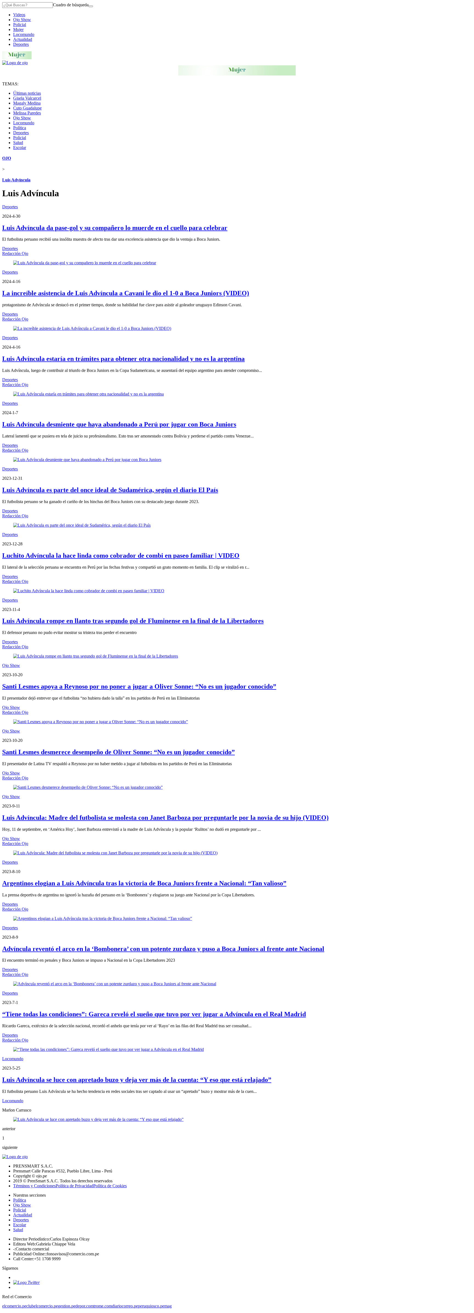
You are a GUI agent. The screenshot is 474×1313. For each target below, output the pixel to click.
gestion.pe (66, 1306)
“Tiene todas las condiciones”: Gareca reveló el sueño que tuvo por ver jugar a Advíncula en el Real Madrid (154, 1014)
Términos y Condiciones (34, 1185)
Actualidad (22, 39)
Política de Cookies (110, 1185)
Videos (19, 14)
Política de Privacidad (74, 1185)
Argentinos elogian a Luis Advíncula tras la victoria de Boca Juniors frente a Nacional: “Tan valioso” (144, 883)
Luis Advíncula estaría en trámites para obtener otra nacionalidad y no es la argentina (123, 358)
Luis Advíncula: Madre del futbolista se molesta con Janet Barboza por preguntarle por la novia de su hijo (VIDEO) (165, 817)
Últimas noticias (27, 93)
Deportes (21, 44)
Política (19, 127)
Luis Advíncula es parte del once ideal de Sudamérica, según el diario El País (110, 489)
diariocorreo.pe (125, 1306)
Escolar (19, 147)
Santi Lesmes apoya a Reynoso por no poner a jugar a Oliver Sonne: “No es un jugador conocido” (139, 686)
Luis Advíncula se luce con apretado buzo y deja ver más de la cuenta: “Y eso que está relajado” (136, 1079)
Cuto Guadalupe (27, 108)
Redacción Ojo (15, 253)
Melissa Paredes (27, 113)
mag (168, 1306)
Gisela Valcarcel (27, 98)
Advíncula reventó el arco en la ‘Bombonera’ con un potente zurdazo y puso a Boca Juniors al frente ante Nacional (163, 948)
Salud (18, 142)
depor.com (84, 1306)
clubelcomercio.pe (42, 1306)
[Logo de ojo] (15, 62)
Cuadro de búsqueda (71, 4)
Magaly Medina (27, 103)
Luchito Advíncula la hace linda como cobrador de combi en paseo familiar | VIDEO (120, 555)
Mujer (18, 29)
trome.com (103, 1306)
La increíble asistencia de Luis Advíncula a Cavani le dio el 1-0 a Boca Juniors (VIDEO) (125, 293)
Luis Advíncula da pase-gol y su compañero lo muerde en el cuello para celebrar (114, 227)
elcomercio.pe (14, 1306)
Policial (19, 24)
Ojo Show (22, 19)
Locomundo (23, 34)
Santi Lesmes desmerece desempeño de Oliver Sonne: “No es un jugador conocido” (118, 752)
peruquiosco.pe (151, 1306)
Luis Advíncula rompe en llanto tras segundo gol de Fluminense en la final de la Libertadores (133, 620)
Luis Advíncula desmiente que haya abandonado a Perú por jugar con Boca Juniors (119, 424)
